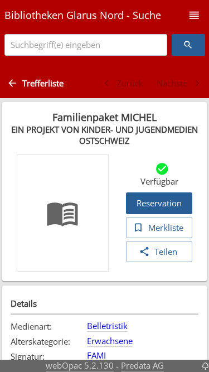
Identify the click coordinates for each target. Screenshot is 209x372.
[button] (194, 15)
